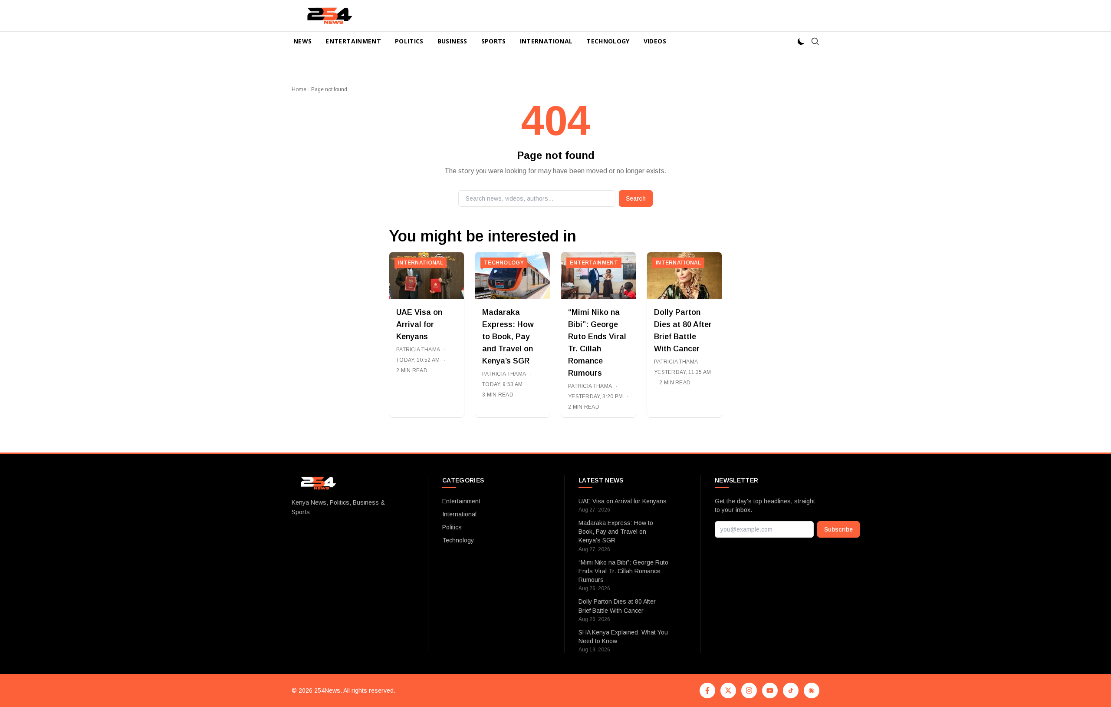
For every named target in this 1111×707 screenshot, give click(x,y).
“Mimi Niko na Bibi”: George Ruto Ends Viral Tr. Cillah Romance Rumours (623, 571)
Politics (409, 41)
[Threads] (811, 690)
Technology (608, 41)
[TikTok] (791, 690)
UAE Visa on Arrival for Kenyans (419, 324)
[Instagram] (749, 690)
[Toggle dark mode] (801, 41)
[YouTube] (770, 690)
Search (636, 198)
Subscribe (838, 529)
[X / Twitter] (728, 690)
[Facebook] (707, 690)
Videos (655, 41)
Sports (493, 41)
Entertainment (353, 41)
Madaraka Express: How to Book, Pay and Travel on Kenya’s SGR (508, 336)
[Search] (815, 41)
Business (452, 41)
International (546, 41)
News (302, 41)
